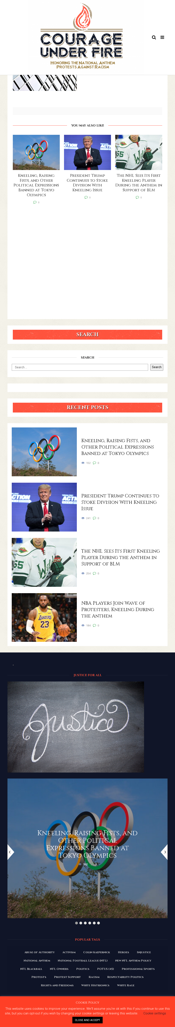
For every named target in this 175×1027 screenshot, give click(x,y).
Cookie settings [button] (154, 1013)
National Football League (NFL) (83, 961)
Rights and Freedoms (57, 985)
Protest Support (67, 977)
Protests (38, 977)
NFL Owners (59, 969)
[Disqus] (87, 264)
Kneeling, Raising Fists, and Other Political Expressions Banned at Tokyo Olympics (117, 447)
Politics (82, 969)
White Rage (125, 985)
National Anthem (37, 961)
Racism (94, 977)
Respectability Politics (125, 977)
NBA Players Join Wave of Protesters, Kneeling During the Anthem (117, 609)
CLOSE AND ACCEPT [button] (87, 1020)
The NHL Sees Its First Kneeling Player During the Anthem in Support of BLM (120, 557)
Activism (69, 952)
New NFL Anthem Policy (133, 961)
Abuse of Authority (39, 952)
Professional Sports (138, 969)
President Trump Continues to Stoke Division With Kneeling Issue (120, 502)
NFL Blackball (31, 969)
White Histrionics (95, 985)
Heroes (123, 952)
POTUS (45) (105, 969)
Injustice (144, 952)
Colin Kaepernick (96, 952)
